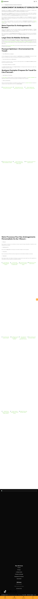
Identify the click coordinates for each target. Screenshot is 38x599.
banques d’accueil (7, 41)
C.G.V (35, 594)
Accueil (2, 4)
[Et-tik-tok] (5, 591)
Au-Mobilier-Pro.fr (4, 594)
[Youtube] (8, 591)
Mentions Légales (30, 594)
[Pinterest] (2, 591)
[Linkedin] (10, 591)
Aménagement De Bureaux (19, 576)
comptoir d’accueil (28, 82)
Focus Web (24, 594)
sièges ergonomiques (20, 41)
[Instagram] (13, 591)
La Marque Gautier (19, 572)
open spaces (5, 77)
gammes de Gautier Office (10, 45)
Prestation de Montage (19, 574)
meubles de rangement (28, 41)
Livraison (19, 567)
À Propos (19, 569)
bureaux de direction (13, 41)
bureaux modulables (31, 77)
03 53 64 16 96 (19, 588)
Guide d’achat (19, 578)
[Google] (16, 591)
